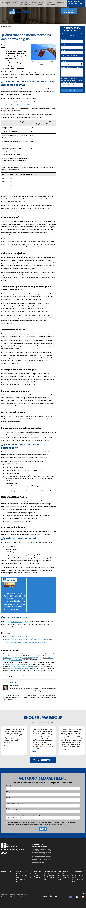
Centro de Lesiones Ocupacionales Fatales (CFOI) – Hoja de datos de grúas (28, 639)
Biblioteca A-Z (15, 3)
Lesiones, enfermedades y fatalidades (17, 668)
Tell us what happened (13, 809)
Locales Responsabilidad (51, 3)
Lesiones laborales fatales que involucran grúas (15, 664)
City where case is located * (14, 803)
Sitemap (30, 897)
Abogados (7, 3)
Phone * (8, 791)
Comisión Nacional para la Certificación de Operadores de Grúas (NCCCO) (28, 642)
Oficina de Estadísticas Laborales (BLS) (18, 105)
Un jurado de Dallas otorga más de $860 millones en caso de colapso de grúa (30, 675)
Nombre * (64, 39)
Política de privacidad (13, 897)
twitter (77, 896)
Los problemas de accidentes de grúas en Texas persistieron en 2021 (25, 666)
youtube (83, 896)
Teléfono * (64, 50)
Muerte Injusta (33, 3)
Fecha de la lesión (66, 61)
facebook (70, 896)
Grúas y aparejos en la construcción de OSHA (19, 636)
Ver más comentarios (43, 760)
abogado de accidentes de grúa (17, 621)
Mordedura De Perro (41, 3)
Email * (63, 45)
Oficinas (59, 3)
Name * (8, 786)
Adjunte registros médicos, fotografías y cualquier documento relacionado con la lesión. (71, 80)
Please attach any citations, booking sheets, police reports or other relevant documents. (34, 815)
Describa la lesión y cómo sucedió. (71, 67)
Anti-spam (22, 897)
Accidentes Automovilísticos (25, 3)
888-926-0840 (73, 3)
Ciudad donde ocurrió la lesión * (70, 56)
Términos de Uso (3, 897)
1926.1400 (40, 670)
